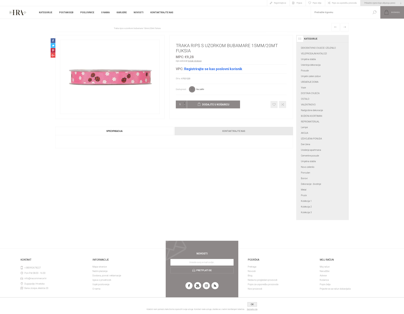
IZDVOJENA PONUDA (311, 138)
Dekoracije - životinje (311, 184)
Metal (303, 189)
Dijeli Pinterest (53, 50)
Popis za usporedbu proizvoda (344, 3)
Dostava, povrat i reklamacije (106, 275)
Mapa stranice (99, 266)
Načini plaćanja (99, 271)
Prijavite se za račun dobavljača (335, 289)
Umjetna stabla (308, 59)
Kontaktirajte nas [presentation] (233, 131)
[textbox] (339, 12)
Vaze (303, 87)
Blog (250, 275)
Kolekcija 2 (306, 206)
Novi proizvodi (255, 289)
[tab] (114, 131)
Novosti (252, 271)
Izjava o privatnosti (101, 280)
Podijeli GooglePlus (53, 55)
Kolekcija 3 (306, 212)
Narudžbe (324, 271)
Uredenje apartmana (311, 150)
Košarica (324, 280)
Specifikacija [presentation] (114, 131)
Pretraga (252, 266)
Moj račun (325, 266)
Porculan (305, 172)
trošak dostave (195, 61)
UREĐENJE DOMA (309, 82)
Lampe (304, 127)
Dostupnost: (181, 89)
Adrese (323, 275)
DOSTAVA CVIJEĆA (310, 93)
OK (252, 304)
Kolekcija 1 (306, 201)
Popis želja (325, 284)
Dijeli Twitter (53, 45)
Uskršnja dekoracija (311, 65)
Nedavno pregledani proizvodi (262, 280)
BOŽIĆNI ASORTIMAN (311, 116)
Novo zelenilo (307, 167)
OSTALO (305, 99)
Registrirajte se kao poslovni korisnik (213, 69)
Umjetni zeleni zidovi (311, 76)
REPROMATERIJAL (310, 121)
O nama (96, 289)
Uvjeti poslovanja (100, 284)
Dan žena (305, 144)
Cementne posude (310, 155)
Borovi (304, 178)
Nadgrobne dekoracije (312, 110)
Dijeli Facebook (53, 40)
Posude (305, 70)
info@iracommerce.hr (35, 278)
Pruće (304, 195)
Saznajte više (252, 309)
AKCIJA (304, 133)
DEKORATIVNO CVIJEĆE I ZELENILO (318, 48)
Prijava (299, 3)
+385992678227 (32, 267)
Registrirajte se (280, 3)
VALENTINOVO (308, 104)
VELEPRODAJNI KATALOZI (314, 53)
